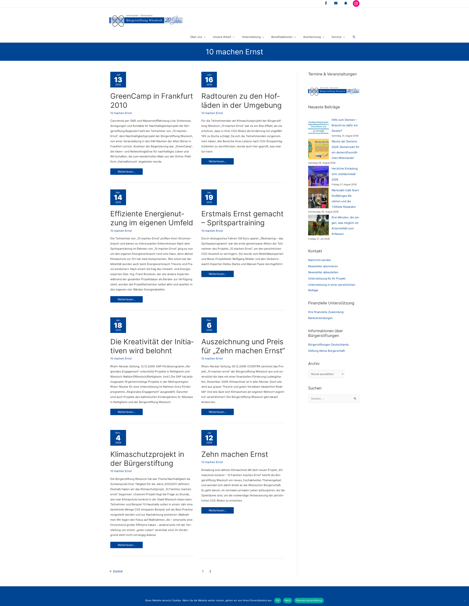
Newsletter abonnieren (323, 266)
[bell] (345, 3)
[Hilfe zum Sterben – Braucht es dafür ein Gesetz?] (318, 127)
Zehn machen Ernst (234, 454)
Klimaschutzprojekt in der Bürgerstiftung (147, 459)
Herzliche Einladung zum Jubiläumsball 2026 (345, 174)
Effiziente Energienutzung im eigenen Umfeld (151, 218)
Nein (287, 600)
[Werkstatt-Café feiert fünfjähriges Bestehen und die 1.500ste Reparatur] (318, 198)
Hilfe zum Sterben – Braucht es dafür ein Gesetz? (345, 125)
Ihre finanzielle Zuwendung (326, 312)
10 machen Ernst (121, 113)
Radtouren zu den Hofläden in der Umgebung (241, 100)
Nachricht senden (319, 260)
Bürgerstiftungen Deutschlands (328, 344)
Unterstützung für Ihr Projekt (327, 278)
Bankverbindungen (320, 318)
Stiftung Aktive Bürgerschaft (326, 351)
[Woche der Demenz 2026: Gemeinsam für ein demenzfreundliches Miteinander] (318, 149)
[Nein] (464, 600)
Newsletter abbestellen (323, 272)
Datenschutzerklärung (309, 600)
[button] (354, 37)
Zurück (116, 571)
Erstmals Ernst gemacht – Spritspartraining (242, 218)
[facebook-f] (325, 3)
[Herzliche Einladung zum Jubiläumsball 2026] (318, 176)
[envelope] (335, 3)
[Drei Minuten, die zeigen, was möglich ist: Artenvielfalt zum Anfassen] (318, 225)
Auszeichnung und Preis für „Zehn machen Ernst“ (243, 346)
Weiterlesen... (126, 172)
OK (277, 600)
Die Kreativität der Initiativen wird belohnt (152, 346)
